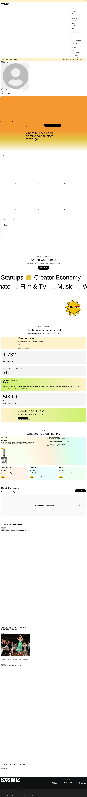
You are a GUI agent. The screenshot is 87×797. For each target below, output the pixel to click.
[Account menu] (15, 76)
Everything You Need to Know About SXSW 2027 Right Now (13, 628)
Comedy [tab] (5, 225)
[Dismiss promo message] (85, 1)
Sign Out (25, 89)
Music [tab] (5, 224)
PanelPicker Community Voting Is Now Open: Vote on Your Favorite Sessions (14, 659)
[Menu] (4, 91)
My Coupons (12, 89)
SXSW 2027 (4, 633)
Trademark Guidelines (5, 795)
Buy (2, 62)
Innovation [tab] (6, 221)
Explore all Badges (34, 125)
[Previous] (2, 528)
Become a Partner (81, 490)
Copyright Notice (15, 795)
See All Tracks (43, 267)
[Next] (5, 528)
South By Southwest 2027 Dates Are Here (15, 764)
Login (2, 61)
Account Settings (19, 89)
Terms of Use (23, 795)
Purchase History (5, 89)
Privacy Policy (31, 795)
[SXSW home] (5, 4)
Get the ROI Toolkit (23, 418)
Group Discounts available (79, 1)
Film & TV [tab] (6, 223)
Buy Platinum (53, 125)
